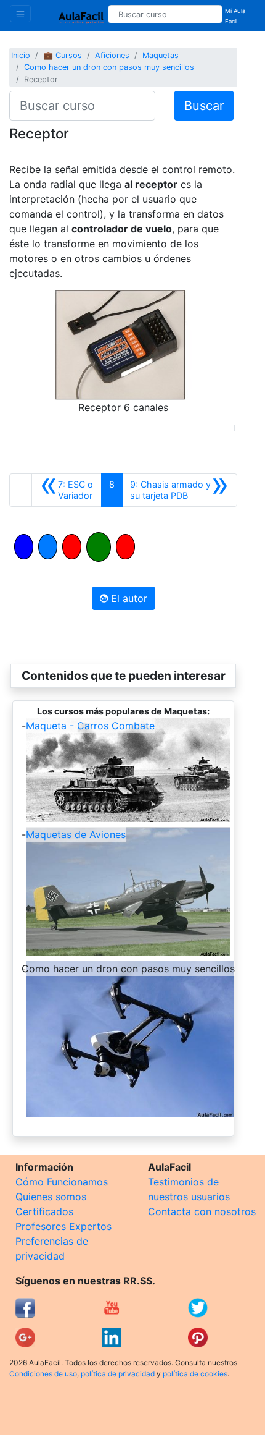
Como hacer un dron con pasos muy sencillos (109, 67)
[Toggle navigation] (20, 13)
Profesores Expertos (63, 1226)
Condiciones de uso (43, 1373)
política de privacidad (118, 1373)
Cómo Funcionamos (61, 1182)
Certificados (44, 1211)
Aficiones (112, 55)
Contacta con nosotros (202, 1211)
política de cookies (195, 1373)
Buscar (204, 105)
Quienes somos (50, 1196)
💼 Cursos (62, 55)
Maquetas (160, 55)
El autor (127, 598)
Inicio (20, 55)
